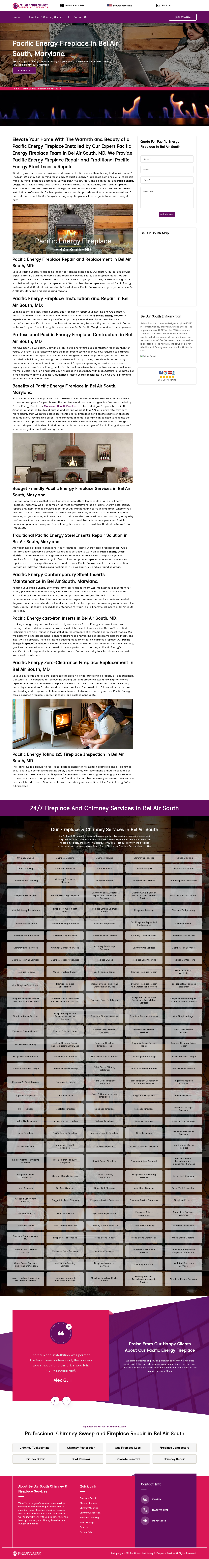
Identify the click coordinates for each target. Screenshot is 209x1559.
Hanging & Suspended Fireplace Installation (183, 1251)
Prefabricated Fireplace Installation (183, 985)
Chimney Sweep (25, 858)
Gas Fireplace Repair (104, 972)
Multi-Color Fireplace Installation (104, 1082)
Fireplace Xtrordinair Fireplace (183, 1133)
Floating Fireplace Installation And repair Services (144, 1279)
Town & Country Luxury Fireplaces (104, 1095)
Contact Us (80, 17)
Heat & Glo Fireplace (26, 1121)
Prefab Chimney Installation (104, 1176)
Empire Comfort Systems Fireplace (25, 1161)
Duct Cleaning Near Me (65, 1225)
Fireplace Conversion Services (144, 1251)
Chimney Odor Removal (65, 1056)
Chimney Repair (144, 868)
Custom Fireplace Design (65, 1068)
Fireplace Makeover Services (104, 1264)
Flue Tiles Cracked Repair (104, 1056)
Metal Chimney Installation (26, 910)
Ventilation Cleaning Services (65, 1264)
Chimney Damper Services (65, 947)
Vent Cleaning (26, 1188)
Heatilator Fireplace (65, 1108)
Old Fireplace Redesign (144, 1056)
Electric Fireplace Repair (144, 972)
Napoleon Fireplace (104, 1108)
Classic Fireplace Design (183, 1056)
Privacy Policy (87, 1532)
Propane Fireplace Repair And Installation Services (25, 1000)
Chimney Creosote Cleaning (65, 880)
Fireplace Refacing (144, 910)
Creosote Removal (65, 868)
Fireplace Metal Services (26, 1016)
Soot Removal (104, 868)
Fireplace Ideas (26, 1225)
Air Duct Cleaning (65, 1188)
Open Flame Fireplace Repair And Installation (26, 1264)
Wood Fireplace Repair (65, 972)
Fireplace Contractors (183, 959)
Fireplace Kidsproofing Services (144, 1176)
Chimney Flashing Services (25, 959)
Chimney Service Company (144, 1200)
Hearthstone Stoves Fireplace (183, 1146)
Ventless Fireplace (104, 1251)
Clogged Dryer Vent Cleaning (25, 1200)
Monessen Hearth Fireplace (65, 1146)
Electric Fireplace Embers (144, 1068)
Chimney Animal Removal (144, 1161)
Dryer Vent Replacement (104, 1213)
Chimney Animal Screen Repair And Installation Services (144, 895)
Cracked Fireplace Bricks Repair (104, 1279)
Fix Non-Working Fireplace (65, 895)
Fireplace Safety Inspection (144, 1213)
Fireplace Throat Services (25, 1031)
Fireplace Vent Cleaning (144, 959)
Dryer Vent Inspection (183, 1188)
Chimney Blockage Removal (65, 923)
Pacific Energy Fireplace (65, 1133)
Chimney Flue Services (183, 935)
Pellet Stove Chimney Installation (104, 1068)
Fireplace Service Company (104, 1200)
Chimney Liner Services (26, 947)
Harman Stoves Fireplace (65, 1121)
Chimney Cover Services (144, 935)
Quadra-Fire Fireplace (183, 1121)
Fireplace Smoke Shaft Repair (65, 910)
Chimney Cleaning (65, 858)
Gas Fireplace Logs (183, 1016)
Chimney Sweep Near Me (104, 1225)
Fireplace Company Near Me (26, 1237)
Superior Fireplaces (25, 1095)
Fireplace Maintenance (65, 1237)
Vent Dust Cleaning (144, 1188)
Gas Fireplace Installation (25, 985)
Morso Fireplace (104, 1146)
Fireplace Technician (183, 1225)
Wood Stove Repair (104, 1237)
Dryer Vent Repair (65, 1213)
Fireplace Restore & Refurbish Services (65, 1279)
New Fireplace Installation (183, 880)
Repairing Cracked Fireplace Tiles (104, 1044)
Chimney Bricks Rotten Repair (144, 1044)
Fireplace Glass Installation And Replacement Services (65, 1000)
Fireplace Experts (183, 1200)
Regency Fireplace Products (183, 1082)
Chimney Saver (183, 923)
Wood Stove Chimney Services (26, 1251)
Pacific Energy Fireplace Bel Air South (41, 88)
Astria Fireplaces (183, 1095)
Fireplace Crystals (65, 1082)
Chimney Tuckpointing (183, 910)
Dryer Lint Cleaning (104, 1188)
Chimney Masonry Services (65, 959)
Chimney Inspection (144, 858)
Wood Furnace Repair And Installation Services (104, 985)
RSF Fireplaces (25, 1108)
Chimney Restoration (26, 923)
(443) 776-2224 (183, 17)
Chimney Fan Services (183, 947)
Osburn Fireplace (104, 1121)
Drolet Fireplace (25, 1146)
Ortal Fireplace (144, 1133)
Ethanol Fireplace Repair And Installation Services (144, 985)
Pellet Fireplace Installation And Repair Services (144, 1082)
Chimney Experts (26, 1213)
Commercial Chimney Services (104, 1031)
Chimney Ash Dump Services (104, 947)
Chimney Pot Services (144, 947)
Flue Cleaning (26, 868)
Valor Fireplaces (65, 1095)
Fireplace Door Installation (104, 1000)
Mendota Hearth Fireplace (104, 1133)
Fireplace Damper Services (144, 1016)
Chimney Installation (183, 868)
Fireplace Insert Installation (25, 1176)
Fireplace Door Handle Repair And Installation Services (144, 1000)
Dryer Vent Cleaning (183, 1176)
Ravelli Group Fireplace (104, 1161)
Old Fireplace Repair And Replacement (144, 923)
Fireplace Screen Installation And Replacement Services (183, 1161)
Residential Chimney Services (143, 1031)
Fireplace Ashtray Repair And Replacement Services (183, 1000)
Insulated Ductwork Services (183, 1264)
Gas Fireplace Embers (183, 1068)
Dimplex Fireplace (144, 1121)
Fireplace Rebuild (26, 972)
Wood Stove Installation (144, 1237)
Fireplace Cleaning (183, 858)
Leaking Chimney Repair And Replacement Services (65, 1044)
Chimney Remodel (143, 1264)
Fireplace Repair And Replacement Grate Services (65, 1016)
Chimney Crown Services (26, 935)
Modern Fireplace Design (26, 1068)
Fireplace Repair (104, 880)
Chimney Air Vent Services (25, 1082)
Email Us (166, 5)
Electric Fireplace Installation (65, 985)
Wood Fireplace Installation (183, 972)
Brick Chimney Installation (183, 895)
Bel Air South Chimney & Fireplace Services (152, 1553)
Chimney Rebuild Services (65, 1176)
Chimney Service (104, 858)
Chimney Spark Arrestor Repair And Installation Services (104, 895)
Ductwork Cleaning (144, 1225)
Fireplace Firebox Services (104, 1016)
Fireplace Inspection (104, 923)
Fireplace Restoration (25, 895)
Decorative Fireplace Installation (183, 1213)
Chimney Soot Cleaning (26, 880)
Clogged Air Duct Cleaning (65, 1200)
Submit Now (167, 214)
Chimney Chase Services (104, 935)
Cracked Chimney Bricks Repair (183, 1044)
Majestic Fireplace (144, 1108)
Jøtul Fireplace (25, 1133)
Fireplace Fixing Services (65, 1251)
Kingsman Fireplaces (144, 1095)
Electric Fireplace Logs (65, 1031)
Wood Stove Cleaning (183, 1237)
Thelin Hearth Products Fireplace (65, 1161)
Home (16, 17)
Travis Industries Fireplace (144, 1146)
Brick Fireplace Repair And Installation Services (26, 1279)
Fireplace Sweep (104, 959)
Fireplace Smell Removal (25, 1056)
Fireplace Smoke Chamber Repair (104, 910)
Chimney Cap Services (65, 935)
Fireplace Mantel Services (183, 1279)
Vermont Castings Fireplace (183, 1108)
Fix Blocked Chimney (25, 1044)
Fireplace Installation (144, 880)
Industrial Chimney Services (183, 1031)
